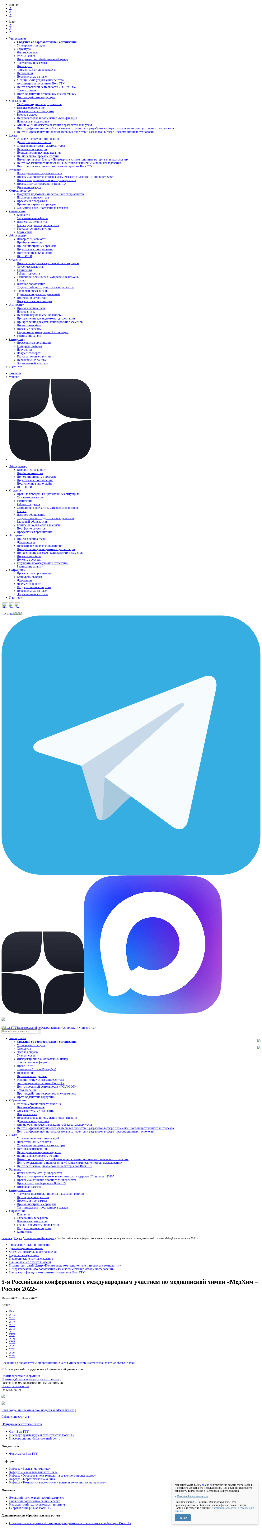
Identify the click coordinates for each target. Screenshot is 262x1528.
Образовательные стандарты (35, 111)
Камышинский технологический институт (37, 1504)
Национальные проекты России (38, 156)
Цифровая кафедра (29, 187)
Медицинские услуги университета (40, 80)
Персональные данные (32, 76)
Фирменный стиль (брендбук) (36, 69)
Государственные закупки (34, 228)
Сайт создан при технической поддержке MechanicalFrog (39, 1410)
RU (4, 613)
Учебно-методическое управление (39, 104)
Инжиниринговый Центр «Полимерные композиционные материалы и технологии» (73, 159)
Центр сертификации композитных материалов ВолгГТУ (54, 166)
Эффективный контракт (32, 363)
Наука (18, 1238)
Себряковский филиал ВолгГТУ (30, 1508)
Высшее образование (30, 107)
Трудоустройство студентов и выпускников (45, 287)
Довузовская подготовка (33, 121)
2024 (12, 1349)
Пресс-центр (25, 66)
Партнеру (15, 366)
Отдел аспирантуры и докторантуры (41, 145)
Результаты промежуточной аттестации (42, 332)
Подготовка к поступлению (35, 249)
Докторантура (26, 311)
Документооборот (28, 353)
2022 (12, 1342)
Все (11, 1311)
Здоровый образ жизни (32, 290)
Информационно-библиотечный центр (42, 59)
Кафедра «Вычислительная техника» (33, 1472)
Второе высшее (27, 114)
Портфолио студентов (31, 297)
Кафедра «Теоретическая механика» (32, 1479)
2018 (12, 1328)
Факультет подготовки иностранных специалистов (50, 194)
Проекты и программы (32, 201)
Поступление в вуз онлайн (34, 252)
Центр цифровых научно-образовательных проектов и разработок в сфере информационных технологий (86, 131)
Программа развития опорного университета (46, 180)
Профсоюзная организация (34, 301)
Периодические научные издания (39, 152)
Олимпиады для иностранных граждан (42, 207)
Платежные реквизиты (32, 221)
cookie (205, 1484)
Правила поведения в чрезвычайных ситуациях (48, 263)
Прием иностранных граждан (36, 204)
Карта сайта (24, 232)
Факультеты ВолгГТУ (23, 1453)
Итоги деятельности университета (39, 173)
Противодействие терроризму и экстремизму (46, 93)
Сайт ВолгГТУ (19, 1431)
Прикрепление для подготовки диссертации (46, 318)
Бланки (21, 280)
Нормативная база (29, 325)
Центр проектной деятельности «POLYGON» (47, 87)
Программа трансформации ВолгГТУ (41, 183)
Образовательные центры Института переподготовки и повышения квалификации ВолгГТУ (70, 1523)
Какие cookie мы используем (192, 1496)
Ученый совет (26, 55)
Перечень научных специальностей (40, 315)
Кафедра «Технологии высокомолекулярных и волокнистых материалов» (57, 1482)
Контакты (23, 214)
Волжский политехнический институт (34, 1501)
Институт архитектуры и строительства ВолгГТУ (41, 1435)
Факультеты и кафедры (32, 62)
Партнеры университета (33, 197)
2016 (12, 1318)
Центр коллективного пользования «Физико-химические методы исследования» (70, 163)
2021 (12, 1339)
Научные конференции (32, 149)
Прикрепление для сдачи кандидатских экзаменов (50, 321)
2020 (12, 1335)
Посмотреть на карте (15, 1386)
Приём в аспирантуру (31, 308)
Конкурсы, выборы (29, 346)
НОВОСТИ (24, 256)
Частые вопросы (27, 52)
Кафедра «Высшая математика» (30, 1468)
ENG (10, 613)
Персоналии (25, 73)
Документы (24, 349)
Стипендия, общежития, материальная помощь (47, 277)
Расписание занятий (30, 335)
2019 (12, 1332)
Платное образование (31, 283)
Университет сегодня (31, 45)
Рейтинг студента (28, 273)
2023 (12, 1346)
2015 (12, 1321)
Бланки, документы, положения (38, 225)
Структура (24, 48)
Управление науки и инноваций (38, 138)
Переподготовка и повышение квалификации (47, 118)
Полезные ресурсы (29, 328)
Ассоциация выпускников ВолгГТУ (40, 83)
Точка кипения (26, 90)
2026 (12, 1356)
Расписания (24, 270)
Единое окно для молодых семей (38, 294)
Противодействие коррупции (36, 97)
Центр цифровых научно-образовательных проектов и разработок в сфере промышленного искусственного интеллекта (95, 128)
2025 (12, 1352)
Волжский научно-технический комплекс (36, 1497)
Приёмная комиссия (30, 242)
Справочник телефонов (32, 218)
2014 (12, 1325)
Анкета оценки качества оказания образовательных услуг (54, 125)
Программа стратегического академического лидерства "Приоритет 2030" (65, 176)
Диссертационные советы (34, 142)
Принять (183, 1517)
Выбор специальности (31, 239)
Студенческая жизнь (30, 266)
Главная (7, 1238)
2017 (12, 1314)
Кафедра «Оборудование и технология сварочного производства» (52, 1475)
